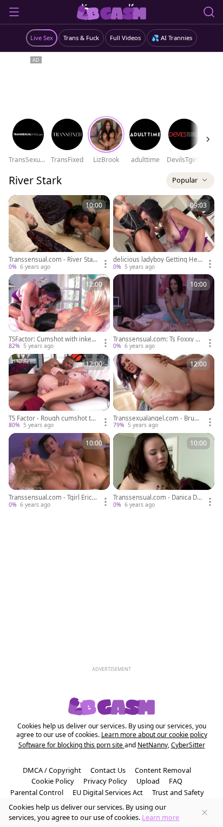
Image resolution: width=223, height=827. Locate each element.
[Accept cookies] (204, 812)
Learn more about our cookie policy (154, 734)
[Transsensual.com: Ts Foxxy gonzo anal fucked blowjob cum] (163, 312)
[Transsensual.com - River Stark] (59, 233)
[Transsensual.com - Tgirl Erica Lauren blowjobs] (59, 471)
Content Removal (163, 770)
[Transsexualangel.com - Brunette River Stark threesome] (163, 392)
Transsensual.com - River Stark (52, 259)
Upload (148, 781)
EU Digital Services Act (108, 792)
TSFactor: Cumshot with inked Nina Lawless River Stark (52, 339)
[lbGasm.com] (112, 12)
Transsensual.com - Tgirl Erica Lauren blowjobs (52, 497)
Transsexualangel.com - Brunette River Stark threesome (157, 418)
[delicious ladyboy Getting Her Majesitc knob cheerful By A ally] (163, 233)
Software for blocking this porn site (71, 745)
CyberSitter (188, 745)
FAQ (175, 781)
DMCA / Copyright (52, 770)
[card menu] (105, 263)
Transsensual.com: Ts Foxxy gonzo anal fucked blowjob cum (157, 339)
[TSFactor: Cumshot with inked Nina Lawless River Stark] (59, 312)
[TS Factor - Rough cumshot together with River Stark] (59, 392)
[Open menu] (14, 12)
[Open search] (209, 12)
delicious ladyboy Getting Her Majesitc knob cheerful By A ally (157, 259)
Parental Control (36, 792)
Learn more (160, 817)
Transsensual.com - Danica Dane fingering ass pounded (156, 497)
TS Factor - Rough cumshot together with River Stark (52, 418)
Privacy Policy (105, 781)
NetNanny (152, 745)
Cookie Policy (52, 781)
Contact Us (108, 770)
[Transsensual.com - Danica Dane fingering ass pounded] (163, 471)
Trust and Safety (178, 792)
